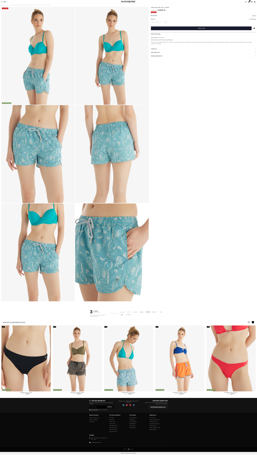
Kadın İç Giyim (112, 423)
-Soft (122, 453)
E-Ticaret (124, 453)
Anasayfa (3, 5)
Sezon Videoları (133, 425)
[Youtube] (130, 405)
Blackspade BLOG (133, 417)
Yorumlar (154, 48)
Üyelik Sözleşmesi (153, 425)
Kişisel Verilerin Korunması (155, 423)
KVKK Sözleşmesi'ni (94, 409)
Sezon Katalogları (133, 421)
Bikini (24, 5)
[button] (249, 322)
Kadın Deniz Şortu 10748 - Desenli (128, 392)
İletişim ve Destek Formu (94, 417)
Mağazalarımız (132, 419)
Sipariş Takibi (92, 421)
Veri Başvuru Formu (153, 421)
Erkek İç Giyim (112, 421)
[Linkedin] (123, 405)
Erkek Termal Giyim (113, 429)
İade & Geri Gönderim (93, 419)
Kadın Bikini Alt (30, 5)
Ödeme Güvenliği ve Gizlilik (155, 427)
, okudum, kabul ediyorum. (99, 409)
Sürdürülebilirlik (132, 423)
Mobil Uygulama (133, 427)
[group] (38, 56)
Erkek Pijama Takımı (113, 425)
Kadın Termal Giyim (113, 431)
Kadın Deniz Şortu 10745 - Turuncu (180, 392)
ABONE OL (109, 406)
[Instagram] (127, 405)
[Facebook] (133, 405)
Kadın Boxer (111, 419)
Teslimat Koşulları (153, 429)
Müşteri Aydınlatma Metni (154, 419)
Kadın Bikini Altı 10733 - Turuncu (231, 392)
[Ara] (246, 2)
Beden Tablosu (253, 19)
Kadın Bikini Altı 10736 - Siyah (26, 392)
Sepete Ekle (201, 28)
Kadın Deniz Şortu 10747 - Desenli (42, 5)
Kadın (7, 5)
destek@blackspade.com (96, 442)
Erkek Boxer (111, 417)
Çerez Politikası (153, 417)
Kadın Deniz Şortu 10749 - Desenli (77, 392)
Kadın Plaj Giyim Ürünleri (16, 5)
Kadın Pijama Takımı (113, 427)
